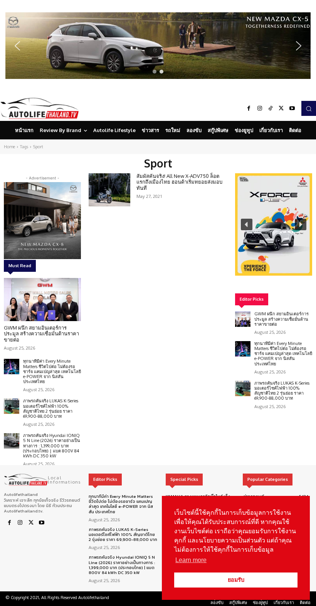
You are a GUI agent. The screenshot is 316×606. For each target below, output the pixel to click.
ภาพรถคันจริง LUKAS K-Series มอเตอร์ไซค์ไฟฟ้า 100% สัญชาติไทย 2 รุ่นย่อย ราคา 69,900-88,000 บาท (50, 408)
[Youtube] (292, 108)
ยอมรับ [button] (236, 580)
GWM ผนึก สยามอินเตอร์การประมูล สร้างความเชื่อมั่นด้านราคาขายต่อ (41, 334)
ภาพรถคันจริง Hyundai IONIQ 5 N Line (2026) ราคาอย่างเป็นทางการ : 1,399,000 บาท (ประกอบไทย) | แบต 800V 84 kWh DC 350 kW (51, 446)
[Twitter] (281, 108)
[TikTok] (270, 108)
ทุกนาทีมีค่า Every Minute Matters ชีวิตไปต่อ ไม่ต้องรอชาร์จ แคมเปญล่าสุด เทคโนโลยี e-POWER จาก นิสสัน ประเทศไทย (52, 371)
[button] (158, 45)
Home (9, 146)
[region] (158, 45)
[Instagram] (259, 108)
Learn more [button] (191, 560)
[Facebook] (249, 108)
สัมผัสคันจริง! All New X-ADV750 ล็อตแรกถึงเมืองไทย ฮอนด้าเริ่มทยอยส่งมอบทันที (179, 182)
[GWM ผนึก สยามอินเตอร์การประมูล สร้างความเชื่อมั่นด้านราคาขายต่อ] (42, 299)
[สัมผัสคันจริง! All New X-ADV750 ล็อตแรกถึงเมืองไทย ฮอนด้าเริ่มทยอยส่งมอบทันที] (109, 189)
